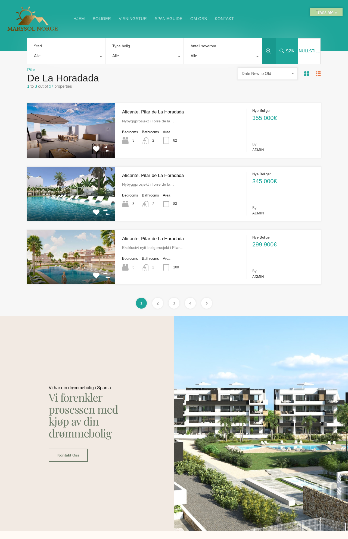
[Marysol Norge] (32, 30)
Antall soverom (203, 46)
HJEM (79, 18)
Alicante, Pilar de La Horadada (153, 112)
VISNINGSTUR (133, 18)
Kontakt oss (68, 455)
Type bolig (121, 46)
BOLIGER (102, 18)
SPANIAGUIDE (168, 18)
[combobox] (66, 57)
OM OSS (198, 18)
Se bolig (71, 146)
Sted (38, 46)
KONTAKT (224, 18)
